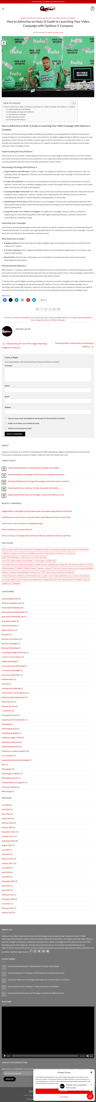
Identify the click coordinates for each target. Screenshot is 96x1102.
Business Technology (10, 648)
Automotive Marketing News (13, 612)
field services (26, 557)
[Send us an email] (44, 951)
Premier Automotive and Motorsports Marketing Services (21, 576)
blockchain (84, 549)
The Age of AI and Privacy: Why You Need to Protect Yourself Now (44, 535)
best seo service (73, 549)
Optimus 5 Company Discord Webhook (15, 572)
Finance (5, 684)
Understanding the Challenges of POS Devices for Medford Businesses (36, 474)
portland (60, 572)
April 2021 (6, 890)
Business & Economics (11, 639)
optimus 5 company (44, 568)
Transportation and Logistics (13, 782)
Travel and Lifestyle (9, 787)
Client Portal (29, 1095)
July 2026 (6, 805)
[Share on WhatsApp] (37, 309)
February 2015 (8, 908)
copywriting (49, 553)
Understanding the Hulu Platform (20, 109)
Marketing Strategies (10, 733)
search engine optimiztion (57, 576)
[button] (91, 1072)
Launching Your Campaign (17, 114)
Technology (6, 769)
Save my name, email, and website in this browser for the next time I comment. (36, 418)
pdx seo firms (51, 572)
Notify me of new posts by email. (20, 428)
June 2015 (6, 903)
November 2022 (8, 881)
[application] (48, 1032)
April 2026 (6, 814)
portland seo (69, 572)
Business (5, 634)
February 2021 (8, 894)
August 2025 (7, 845)
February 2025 (8, 859)
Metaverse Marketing (10, 742)
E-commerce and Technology (13, 666)
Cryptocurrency (60, 553)
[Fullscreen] (91, 1056)
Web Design (7, 791)
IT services (88, 564)
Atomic (46, 549)
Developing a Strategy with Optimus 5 (21, 112)
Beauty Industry (8, 630)
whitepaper (16, 583)
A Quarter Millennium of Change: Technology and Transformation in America (38, 481)
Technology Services (10, 778)
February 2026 (8, 823)
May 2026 (6, 809)
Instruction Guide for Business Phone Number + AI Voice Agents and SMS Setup (29, 561)
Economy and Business (11, 675)
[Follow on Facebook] (31, 951)
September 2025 (8, 841)
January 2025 (7, 863)
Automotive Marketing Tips (13, 616)
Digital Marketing (9, 661)
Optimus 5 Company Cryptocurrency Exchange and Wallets (73, 568)
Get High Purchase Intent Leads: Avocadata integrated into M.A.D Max (43, 511)
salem (45, 576)
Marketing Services (28, 18)
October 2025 (7, 836)
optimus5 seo (35, 572)
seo (69, 576)
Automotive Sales (9, 625)
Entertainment (8, 679)
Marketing (6, 724)
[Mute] (87, 1056)
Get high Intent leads (40, 557)
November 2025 (8, 832)
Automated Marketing (11, 607)
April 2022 (6, 886)
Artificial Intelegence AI (11, 603)
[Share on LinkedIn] (59, 309)
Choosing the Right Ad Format (63, 18)
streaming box (84, 576)
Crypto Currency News (11, 657)
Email (7, 396)
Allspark (39, 549)
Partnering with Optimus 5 (17, 119)
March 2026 (7, 818)
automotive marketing (58, 549)
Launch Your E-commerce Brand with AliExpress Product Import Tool (42, 517)
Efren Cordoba (8, 529)
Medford (20, 568)
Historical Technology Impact (13, 697)
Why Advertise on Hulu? (17, 117)
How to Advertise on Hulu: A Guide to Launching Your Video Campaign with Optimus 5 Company (40, 107)
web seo (86, 580)
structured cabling (8, 580)
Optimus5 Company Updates (13, 751)
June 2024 (6, 868)
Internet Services (8, 706)
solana (75, 576)
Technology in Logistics (11, 773)
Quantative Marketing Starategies (15, 760)
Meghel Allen (58, 32)
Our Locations (7, 755)
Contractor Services (24, 529)
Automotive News (9, 621)
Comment (9, 366)
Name (7, 386)
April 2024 (6, 872)
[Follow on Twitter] (39, 951)
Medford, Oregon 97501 (11, 737)
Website (8, 407)
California (5, 553)
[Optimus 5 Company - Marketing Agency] (48, 8)
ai (33, 549)
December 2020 (8, 899)
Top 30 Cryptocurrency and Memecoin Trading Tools (34, 580)
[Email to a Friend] (50, 309)
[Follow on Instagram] (35, 951)
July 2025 (6, 850)
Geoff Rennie (7, 517)
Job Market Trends (9, 715)
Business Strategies (9, 643)
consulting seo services (35, 553)
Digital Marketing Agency (11, 557)
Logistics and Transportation (13, 720)
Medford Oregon (30, 568)
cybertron (71, 553)
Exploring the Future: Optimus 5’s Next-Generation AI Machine (33, 488)
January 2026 (7, 827)
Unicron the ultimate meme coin (64, 580)
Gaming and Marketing (11, 688)
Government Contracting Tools (14, 693)
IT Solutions (6, 710)
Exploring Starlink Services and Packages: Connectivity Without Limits (36, 495)
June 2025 (6, 854)
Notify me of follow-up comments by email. (24, 423)
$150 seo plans (7, 549)
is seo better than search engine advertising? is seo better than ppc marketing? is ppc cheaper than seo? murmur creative (42, 564)
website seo (6, 583)
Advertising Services (44, 18)
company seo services (18, 553)
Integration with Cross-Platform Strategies (50, 320)
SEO (3, 764)
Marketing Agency (8, 568)
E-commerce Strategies (11, 670)
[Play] (5, 1056)
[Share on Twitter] (46, 309)
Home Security (8, 702)
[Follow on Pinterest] (48, 951)
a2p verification (26, 549)
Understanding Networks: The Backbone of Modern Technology (33, 468)
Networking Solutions (10, 746)
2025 (17, 549)
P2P (43, 572)
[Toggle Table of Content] (72, 103)
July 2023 (6, 876)
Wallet (79, 580)
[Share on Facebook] (42, 309)
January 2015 (7, 912)
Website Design (36, 523)
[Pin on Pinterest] (54, 309)
